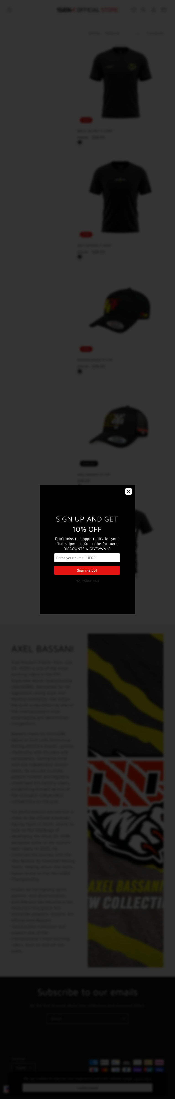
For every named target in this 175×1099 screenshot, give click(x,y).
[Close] (128, 491)
